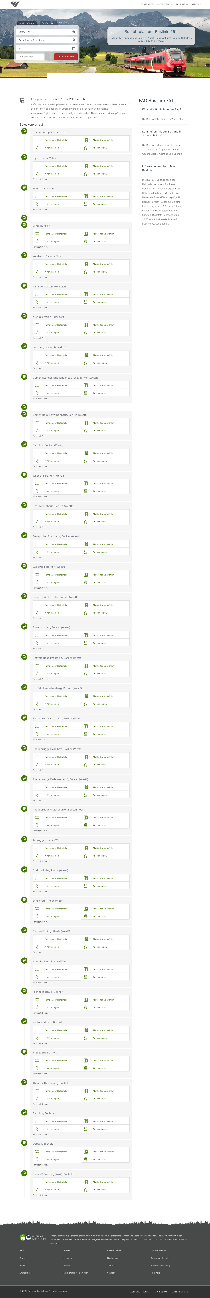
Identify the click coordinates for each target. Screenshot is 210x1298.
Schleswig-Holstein (160, 1258)
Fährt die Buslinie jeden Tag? (161, 109)
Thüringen (155, 1273)
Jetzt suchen (66, 57)
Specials (196, 4)
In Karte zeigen (51, 147)
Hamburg (67, 1258)
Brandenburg (26, 1273)
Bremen (66, 1250)
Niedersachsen (114, 1258)
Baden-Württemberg (160, 1265)
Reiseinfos (182, 4)
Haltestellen (164, 4)
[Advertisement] (105, 81)
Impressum (160, 1292)
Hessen (66, 1265)
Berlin (22, 1265)
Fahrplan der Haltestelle (55, 140)
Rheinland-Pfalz (114, 1250)
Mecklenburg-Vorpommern (75, 1273)
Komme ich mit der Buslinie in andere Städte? (162, 133)
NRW (22, 1250)
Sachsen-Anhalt (158, 1250)
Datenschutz (180, 1292)
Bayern (23, 1258)
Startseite (147, 4)
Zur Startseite (139, 1292)
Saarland (111, 1265)
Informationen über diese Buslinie (159, 168)
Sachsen (111, 1273)
